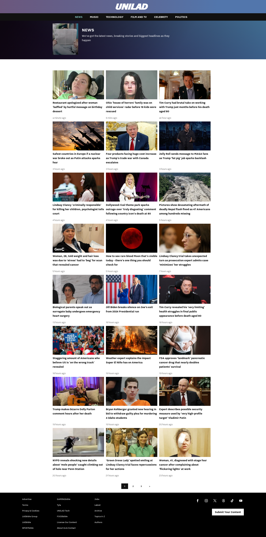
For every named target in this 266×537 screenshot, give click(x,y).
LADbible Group (29, 516)
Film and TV (139, 17)
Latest (98, 505)
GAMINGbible (63, 499)
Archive (98, 510)
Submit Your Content (228, 512)
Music (94, 17)
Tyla (59, 505)
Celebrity (161, 17)
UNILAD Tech (63, 510)
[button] (133, 38)
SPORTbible (28, 528)
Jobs (97, 499)
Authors (98, 522)
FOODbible (62, 516)
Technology (114, 17)
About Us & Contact (66, 528)
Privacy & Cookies (30, 510)
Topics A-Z (100, 516)
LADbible (26, 522)
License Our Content (67, 522)
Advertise (27, 499)
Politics (181, 17)
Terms (25, 505)
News (79, 17)
